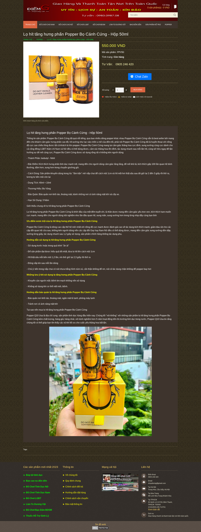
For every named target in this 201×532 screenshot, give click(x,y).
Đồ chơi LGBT (83, 25)
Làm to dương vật (117, 25)
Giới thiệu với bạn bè (144, 97)
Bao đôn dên (135, 25)
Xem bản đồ (154, 509)
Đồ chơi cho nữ (66, 25)
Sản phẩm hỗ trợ (153, 25)
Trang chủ (30, 25)
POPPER (168, 25)
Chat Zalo (141, 76)
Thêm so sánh (126, 97)
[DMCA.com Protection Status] (100, 529)
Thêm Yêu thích (110, 97)
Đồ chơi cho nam (47, 25)
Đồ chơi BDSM (99, 25)
